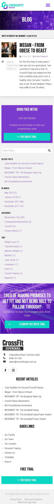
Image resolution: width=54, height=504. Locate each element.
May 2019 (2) (11, 192)
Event (9, 269)
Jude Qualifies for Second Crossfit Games (24, 163)
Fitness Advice (13, 230)
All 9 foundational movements (18, 181)
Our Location (10, 443)
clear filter (31, 36)
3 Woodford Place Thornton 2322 (24, 355)
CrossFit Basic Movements (17, 177)
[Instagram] (13, 370)
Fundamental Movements (18, 221)
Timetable (9, 457)
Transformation (13, 65)
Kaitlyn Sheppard (41, 56)
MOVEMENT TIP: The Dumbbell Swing (22, 410)
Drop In (8, 461)
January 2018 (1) (12, 197)
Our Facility (10, 434)
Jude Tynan (12, 260)
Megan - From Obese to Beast (33, 48)
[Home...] (12, 5)
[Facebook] (5, 370)
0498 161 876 (15, 358)
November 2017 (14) (14, 206)
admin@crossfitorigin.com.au (22, 361)
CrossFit (10, 226)
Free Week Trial (28, 137)
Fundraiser (11, 264)
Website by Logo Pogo (27, 502)
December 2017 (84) (14, 201)
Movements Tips (14, 217)
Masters (10, 255)
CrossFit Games (14, 273)
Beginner (10, 62)
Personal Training (13, 448)
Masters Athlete (14, 251)
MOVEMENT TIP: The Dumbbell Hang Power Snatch (28, 414)
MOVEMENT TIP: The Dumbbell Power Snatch (25, 419)
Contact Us (10, 452)
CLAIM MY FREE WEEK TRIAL (32, 324)
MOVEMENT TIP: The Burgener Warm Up (23, 172)
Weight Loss (11, 69)
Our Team (9, 439)
